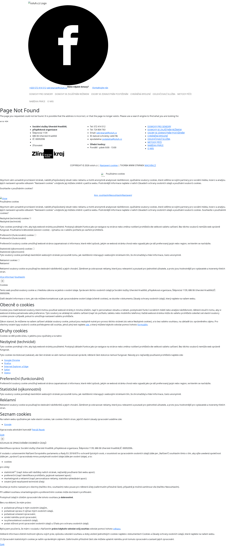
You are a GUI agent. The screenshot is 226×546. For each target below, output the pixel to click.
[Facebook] (68, 44)
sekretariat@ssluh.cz (57, 87)
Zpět (2, 434)
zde (87, 324)
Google (7, 424)
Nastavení (127, 195)
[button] (41, 95)
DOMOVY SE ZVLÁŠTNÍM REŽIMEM (165, 129)
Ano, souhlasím (101, 195)
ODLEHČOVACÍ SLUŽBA (159, 139)
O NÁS (151, 148)
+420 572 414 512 (37, 87)
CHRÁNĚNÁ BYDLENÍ (158, 136)
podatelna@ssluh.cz (112, 139)
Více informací (7, 277)
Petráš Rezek (38, 429)
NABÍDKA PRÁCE (155, 145)
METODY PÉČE (155, 142)
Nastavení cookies (109, 165)
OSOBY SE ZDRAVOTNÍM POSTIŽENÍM (166, 132)
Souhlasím (20, 277)
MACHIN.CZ (150, 165)
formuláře (142, 324)
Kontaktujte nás (100, 87)
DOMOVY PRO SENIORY (159, 126)
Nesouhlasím (115, 195)
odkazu (116, 528)
